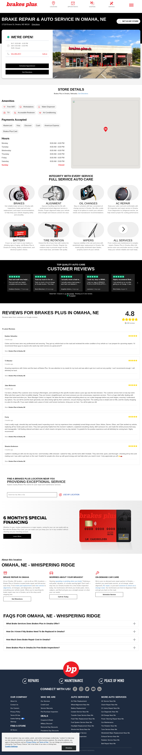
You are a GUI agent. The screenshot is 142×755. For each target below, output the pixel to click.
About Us (13, 701)
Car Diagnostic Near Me (109, 712)
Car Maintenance (107, 722)
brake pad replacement (23, 585)
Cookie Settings (15, 718)
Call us (44, 54)
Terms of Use (15, 715)
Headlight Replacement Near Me (82, 726)
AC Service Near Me (108, 701)
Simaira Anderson (11, 446)
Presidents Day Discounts (50, 730)
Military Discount (46, 723)
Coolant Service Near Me (80, 712)
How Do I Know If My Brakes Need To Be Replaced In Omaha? (35, 631)
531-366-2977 (16, 54)
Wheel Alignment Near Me (80, 705)
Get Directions (27, 72)
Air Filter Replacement (79, 701)
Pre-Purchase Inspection (49, 712)
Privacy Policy (15, 712)
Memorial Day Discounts (49, 727)
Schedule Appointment (27, 66)
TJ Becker (8, 361)
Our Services (45, 701)
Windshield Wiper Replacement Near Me (115, 733)
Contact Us (14, 705)
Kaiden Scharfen (11, 336)
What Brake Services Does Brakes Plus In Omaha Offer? (33, 623)
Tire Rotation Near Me (109, 726)
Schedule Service (109, 594)
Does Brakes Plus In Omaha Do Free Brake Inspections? (33, 648)
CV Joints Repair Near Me (110, 708)
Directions (36, 24)
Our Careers (14, 708)
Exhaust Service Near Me (110, 736)
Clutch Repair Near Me (109, 705)
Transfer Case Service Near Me (82, 715)
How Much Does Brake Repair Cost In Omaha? (28, 639)
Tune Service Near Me (109, 729)
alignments (7, 588)
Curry (7, 417)
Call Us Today (63, 597)
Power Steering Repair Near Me (112, 719)
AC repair (106, 585)
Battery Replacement (78, 708)
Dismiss (69, 748)
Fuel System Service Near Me (81, 722)
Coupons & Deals (47, 720)
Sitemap (13, 722)
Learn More (17, 536)
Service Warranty (47, 708)
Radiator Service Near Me (110, 740)
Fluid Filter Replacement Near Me (83, 719)
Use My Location (71, 495)
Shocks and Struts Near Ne (80, 729)
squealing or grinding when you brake (68, 581)
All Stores (13, 730)
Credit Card (45, 705)
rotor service (39, 585)
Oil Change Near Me (108, 715)
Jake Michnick (10, 385)
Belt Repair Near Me (108, 743)
